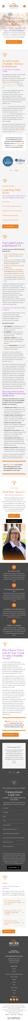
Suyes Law (5, 106)
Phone (4, 816)
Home (14, 968)
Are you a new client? (8, 842)
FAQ (14, 985)
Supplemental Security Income (10, 85)
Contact (14, 990)
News (14, 982)
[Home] (14, 6)
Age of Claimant (7, 825)
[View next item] (16, 170)
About (14, 971)
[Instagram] (14, 999)
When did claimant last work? (10, 829)
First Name (5, 808)
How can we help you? (8, 846)
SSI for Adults (14, 976)
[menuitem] (7, 1014)
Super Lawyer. (19, 131)
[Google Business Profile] (11, 999)
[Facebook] (17, 999)
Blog (14, 993)
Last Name (5, 812)
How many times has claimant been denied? (13, 837)
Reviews (14, 979)
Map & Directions (14, 962)
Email (4, 820)
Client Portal (14, 987)
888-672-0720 (14, 952)
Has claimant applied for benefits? (11, 833)
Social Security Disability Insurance (14, 974)
